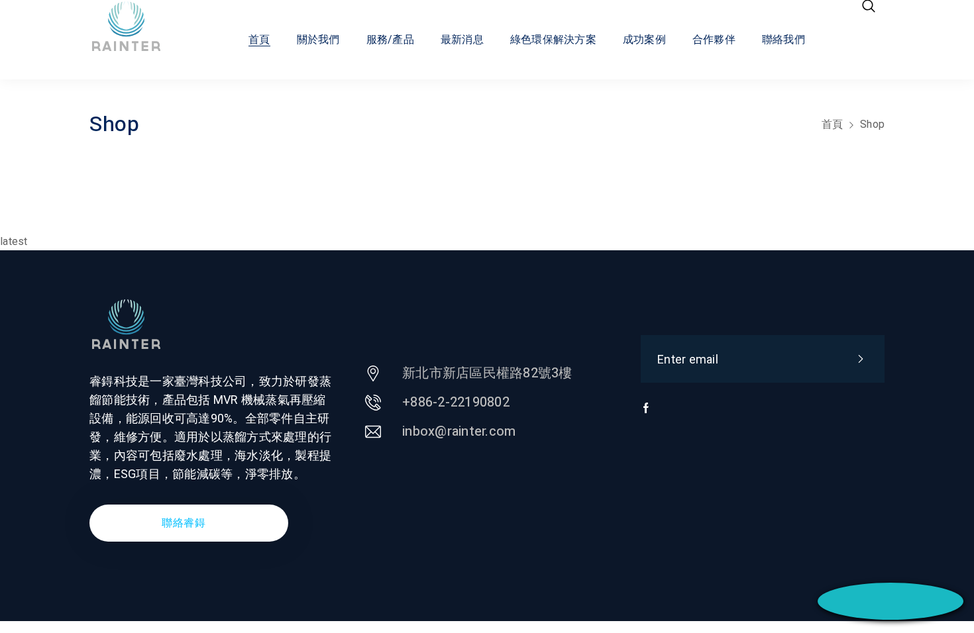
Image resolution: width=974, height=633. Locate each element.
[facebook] (646, 414)
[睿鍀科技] (138, 26)
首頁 (832, 124)
